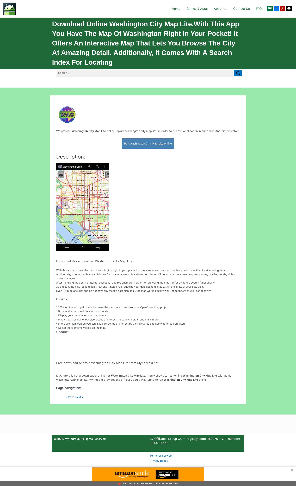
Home (176, 8)
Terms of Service (161, 455)
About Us (220, 8)
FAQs (259, 8)
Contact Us (241, 8)
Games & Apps (197, 8)
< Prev (70, 397)
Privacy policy (159, 460)
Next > (79, 397)
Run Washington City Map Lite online (148, 143)
